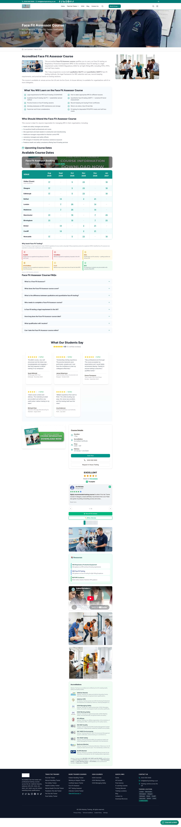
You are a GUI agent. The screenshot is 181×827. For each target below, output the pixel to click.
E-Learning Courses (121, 785)
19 (72, 215)
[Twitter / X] (62, 1)
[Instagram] (66, 1)
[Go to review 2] (86, 523)
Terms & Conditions (88, 812)
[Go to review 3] (87, 523)
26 (72, 204)
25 (106, 215)
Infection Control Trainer (76, 791)
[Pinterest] (68, 1)
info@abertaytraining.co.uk (149, 780)
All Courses (118, 780)
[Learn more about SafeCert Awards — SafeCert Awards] (73, 694)
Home (63, 6)
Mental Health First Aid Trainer (54, 788)
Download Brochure (121, 799)
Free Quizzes (119, 783)
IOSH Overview (96, 777)
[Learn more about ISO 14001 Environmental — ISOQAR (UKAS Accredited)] (73, 732)
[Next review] (110, 509)
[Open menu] (157, 6)
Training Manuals (120, 788)
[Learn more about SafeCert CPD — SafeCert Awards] (73, 700)
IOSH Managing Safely (99, 783)
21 (95, 199)
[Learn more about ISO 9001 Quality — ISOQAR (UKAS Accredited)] (73, 726)
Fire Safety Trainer (51, 783)
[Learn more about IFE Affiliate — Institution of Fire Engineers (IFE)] (73, 719)
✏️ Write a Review (90, 518)
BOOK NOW (60, 164)
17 (49, 182)
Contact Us (95, 6)
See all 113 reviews (91, 513)
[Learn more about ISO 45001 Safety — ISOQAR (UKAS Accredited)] (73, 739)
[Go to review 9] (95, 523)
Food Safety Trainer (51, 796)
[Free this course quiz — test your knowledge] (90, 662)
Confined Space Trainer (76, 783)
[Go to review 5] (90, 523)
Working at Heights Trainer (77, 780)
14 (61, 199)
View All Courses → (75, 793)
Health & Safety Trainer (52, 785)
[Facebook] (59, 1)
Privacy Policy (77, 812)
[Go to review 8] (94, 523)
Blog (88, 6)
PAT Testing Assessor (75, 788)
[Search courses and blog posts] (102, 6)
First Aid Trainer (50, 777)
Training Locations (121, 791)
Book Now (90, 455)
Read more (73, 502)
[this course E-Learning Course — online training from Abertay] (90, 628)
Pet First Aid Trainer (51, 793)
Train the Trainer (72, 6)
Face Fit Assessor (74, 785)
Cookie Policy (98, 812)
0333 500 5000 (92, 460)
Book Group (114, 6)
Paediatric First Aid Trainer (53, 791)
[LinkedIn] (64, 1)
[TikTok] (73, 1)
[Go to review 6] (91, 523)
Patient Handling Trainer (76, 777)
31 (49, 215)
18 (107, 182)
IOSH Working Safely (98, 780)
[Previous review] (70, 509)
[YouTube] (71, 1)
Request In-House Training (90, 464)
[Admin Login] (158, 1)
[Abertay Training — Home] (26, 6)
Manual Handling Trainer (52, 780)
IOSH (82, 6)
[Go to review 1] (85, 523)
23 (84, 182)
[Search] (153, 6)
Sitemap (105, 812)
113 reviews (94, 479)
